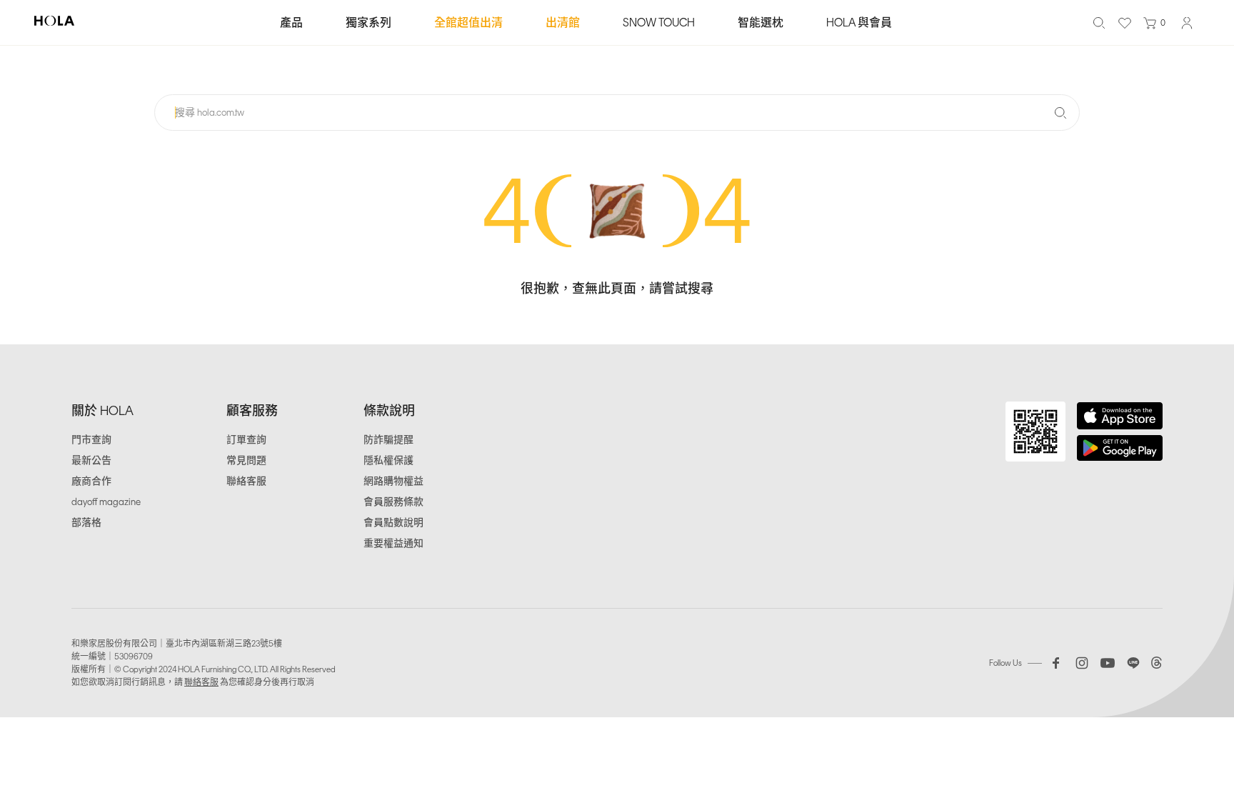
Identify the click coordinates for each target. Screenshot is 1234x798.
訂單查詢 (246, 440)
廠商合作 (91, 481)
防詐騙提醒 (388, 440)
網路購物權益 (393, 481)
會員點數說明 (393, 523)
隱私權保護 (388, 460)
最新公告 (91, 460)
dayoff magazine (106, 502)
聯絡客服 (246, 481)
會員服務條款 (393, 502)
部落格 (86, 523)
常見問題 (246, 460)
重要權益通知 (393, 543)
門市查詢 (91, 440)
